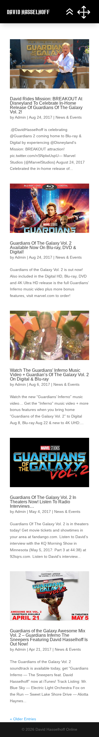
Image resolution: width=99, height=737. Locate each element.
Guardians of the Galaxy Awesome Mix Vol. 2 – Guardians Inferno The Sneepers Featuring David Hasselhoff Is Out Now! (49, 637)
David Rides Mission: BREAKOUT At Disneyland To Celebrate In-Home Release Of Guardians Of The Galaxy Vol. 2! (46, 105)
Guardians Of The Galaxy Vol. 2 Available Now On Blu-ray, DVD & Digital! (43, 247)
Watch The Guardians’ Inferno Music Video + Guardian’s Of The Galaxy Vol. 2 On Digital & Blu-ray (49, 374)
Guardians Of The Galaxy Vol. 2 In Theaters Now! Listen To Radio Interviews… (43, 502)
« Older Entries (23, 719)
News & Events (69, 117)
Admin (20, 117)
